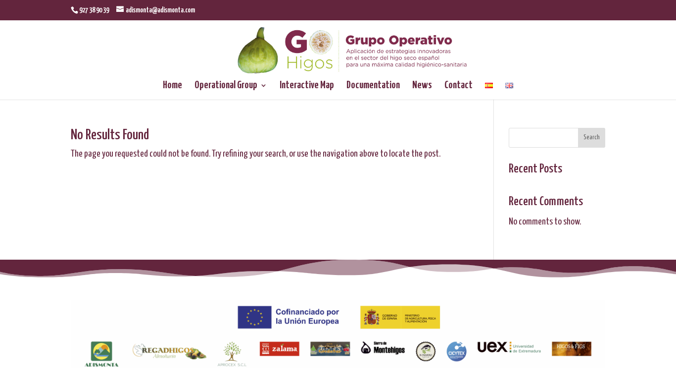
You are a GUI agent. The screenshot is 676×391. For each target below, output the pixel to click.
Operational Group (225, 86)
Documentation (373, 86)
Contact (458, 86)
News (422, 86)
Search (591, 137)
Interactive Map (307, 86)
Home (172, 86)
